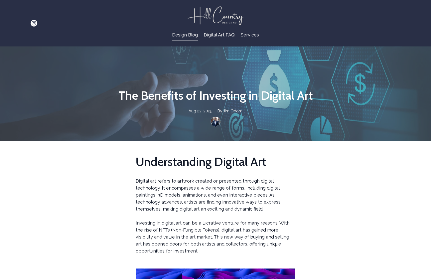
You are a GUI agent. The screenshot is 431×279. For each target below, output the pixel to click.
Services (250, 34)
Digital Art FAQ (219, 34)
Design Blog (185, 34)
